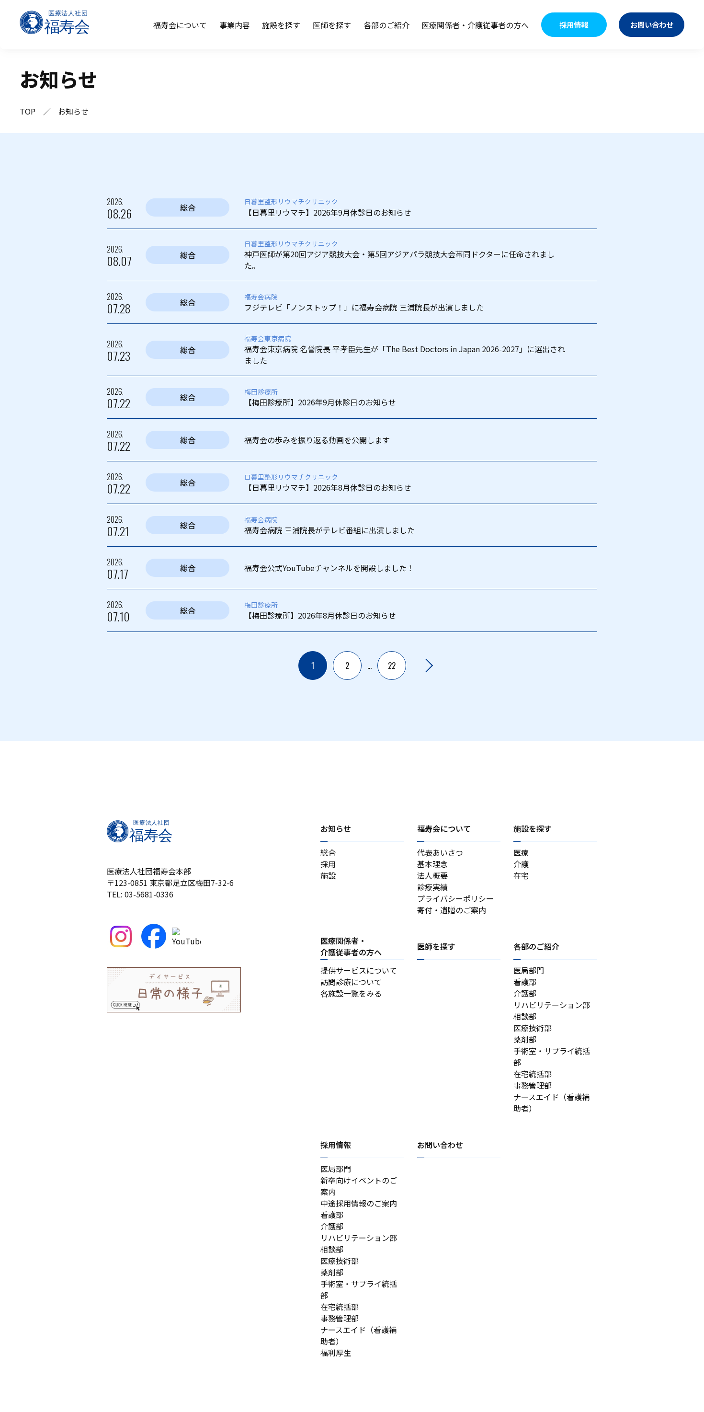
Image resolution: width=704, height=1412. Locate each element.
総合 (328, 852)
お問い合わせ (440, 1144)
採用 (328, 864)
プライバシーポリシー (455, 898)
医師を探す (332, 25)
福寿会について (180, 25)
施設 (328, 875)
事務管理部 (532, 1085)
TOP (27, 111)
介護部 (524, 993)
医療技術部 (532, 1027)
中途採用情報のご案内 (358, 1203)
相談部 (524, 1016)
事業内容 (234, 25)
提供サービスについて (358, 970)
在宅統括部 (532, 1073)
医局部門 (528, 970)
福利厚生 (335, 1352)
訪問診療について (351, 981)
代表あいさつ (440, 852)
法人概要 (432, 875)
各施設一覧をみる (351, 993)
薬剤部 (524, 1039)
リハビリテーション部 (551, 1004)
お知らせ (335, 828)
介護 (521, 864)
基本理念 (432, 864)
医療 (521, 852)
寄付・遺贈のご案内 (451, 910)
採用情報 (335, 1144)
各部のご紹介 (386, 25)
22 (392, 665)
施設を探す (281, 25)
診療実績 (432, 887)
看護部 (524, 981)
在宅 (521, 875)
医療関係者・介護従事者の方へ (475, 25)
